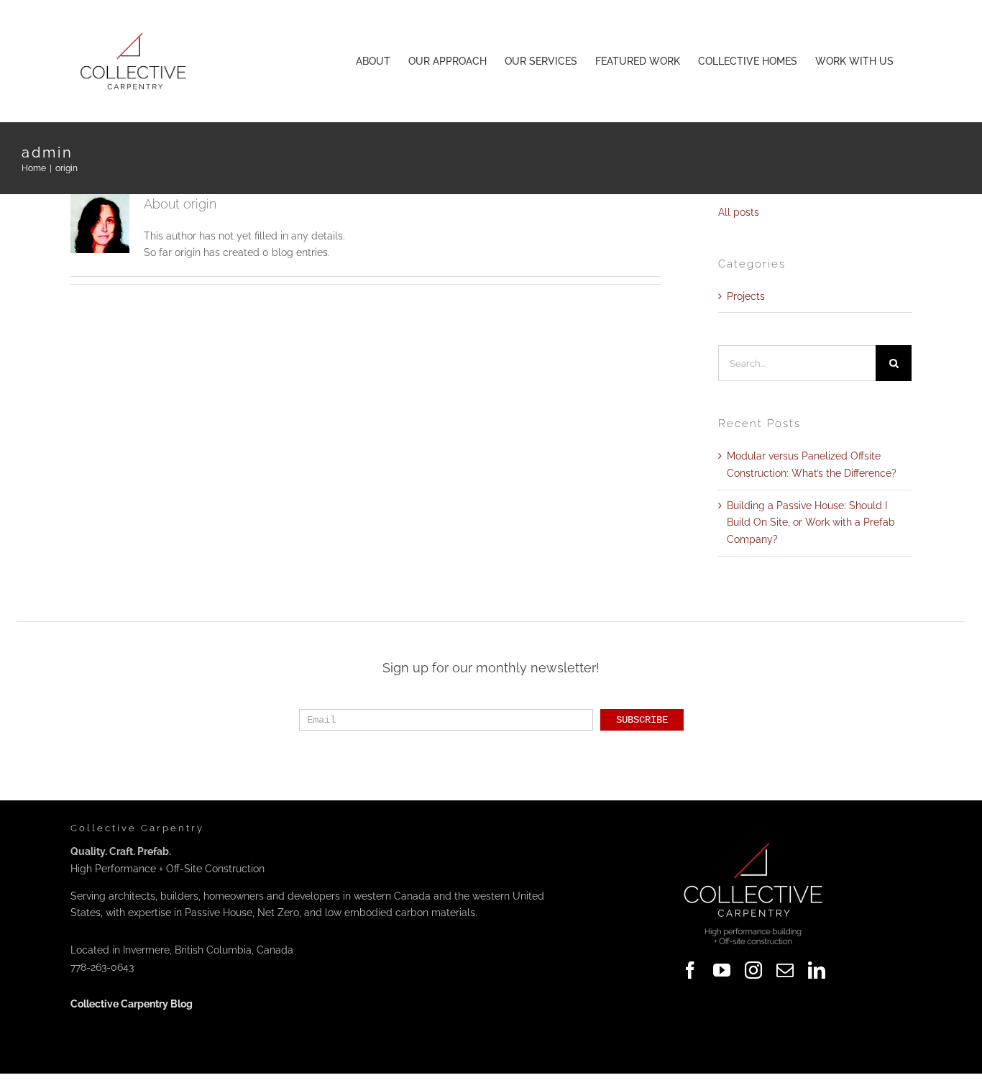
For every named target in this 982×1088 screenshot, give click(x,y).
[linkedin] (816, 970)
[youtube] (721, 970)
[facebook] (690, 970)
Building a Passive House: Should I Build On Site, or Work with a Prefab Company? (811, 522)
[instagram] (753, 970)
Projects (746, 296)
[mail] (785, 970)
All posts (738, 212)
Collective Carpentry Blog (131, 1004)
